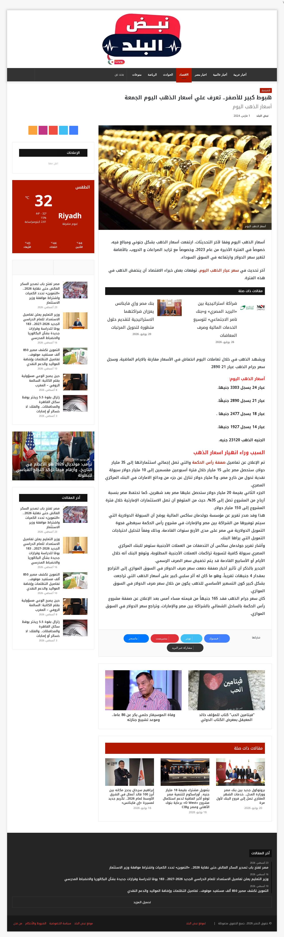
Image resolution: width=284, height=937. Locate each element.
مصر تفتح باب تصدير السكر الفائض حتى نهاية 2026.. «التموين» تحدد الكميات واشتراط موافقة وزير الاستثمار (40, 293)
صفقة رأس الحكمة (208, 462)
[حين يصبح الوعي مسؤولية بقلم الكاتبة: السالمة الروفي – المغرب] (75, 382)
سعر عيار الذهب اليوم (219, 270)
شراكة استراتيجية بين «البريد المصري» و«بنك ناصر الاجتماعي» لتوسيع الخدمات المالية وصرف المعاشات (215, 319)
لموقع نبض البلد (195, 923)
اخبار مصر (201, 74)
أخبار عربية (240, 74)
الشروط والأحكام (35, 923)
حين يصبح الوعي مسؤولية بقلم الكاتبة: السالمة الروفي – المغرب (41, 380)
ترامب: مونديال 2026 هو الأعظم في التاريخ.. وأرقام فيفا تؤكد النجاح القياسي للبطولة (54, 469)
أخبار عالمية (220, 74)
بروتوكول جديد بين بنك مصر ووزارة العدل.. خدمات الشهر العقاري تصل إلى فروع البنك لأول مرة (240, 796)
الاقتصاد (184, 74)
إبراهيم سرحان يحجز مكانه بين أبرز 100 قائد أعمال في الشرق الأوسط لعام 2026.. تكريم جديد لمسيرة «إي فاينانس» (131, 796)
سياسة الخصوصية (60, 923)
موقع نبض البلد (83, 923)
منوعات (137, 74)
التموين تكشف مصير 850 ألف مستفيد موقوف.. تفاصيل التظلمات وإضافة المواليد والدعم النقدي (41, 357)
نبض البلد (262, 115)
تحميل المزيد (142, 902)
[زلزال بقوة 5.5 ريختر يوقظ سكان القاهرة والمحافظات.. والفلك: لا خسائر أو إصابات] (75, 403)
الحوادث (168, 74)
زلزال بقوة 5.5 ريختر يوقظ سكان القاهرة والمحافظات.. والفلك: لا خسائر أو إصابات (41, 404)
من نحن (17, 923)
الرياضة (152, 74)
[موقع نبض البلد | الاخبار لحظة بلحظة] (142, 39)
